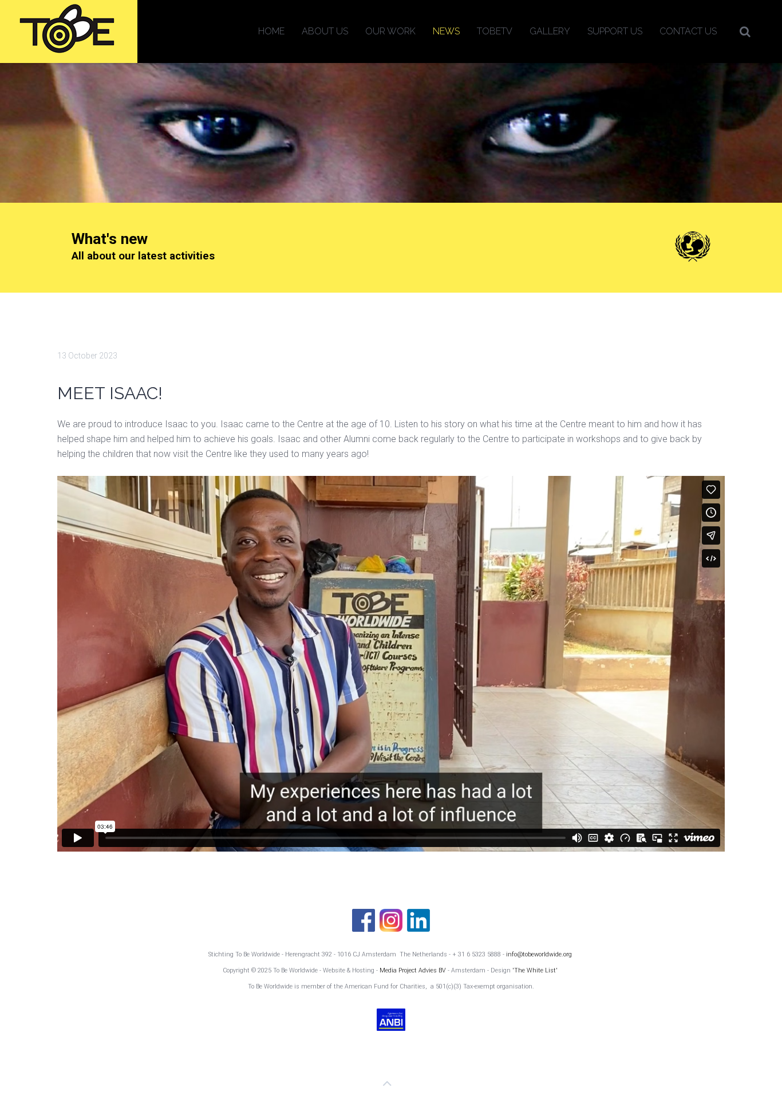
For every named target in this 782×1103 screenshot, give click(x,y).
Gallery (550, 31)
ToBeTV (494, 31)
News (446, 31)
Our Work (390, 31)
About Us (325, 31)
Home (271, 31)
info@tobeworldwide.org (539, 954)
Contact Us (688, 31)
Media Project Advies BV (414, 970)
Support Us (614, 31)
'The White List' (535, 970)
